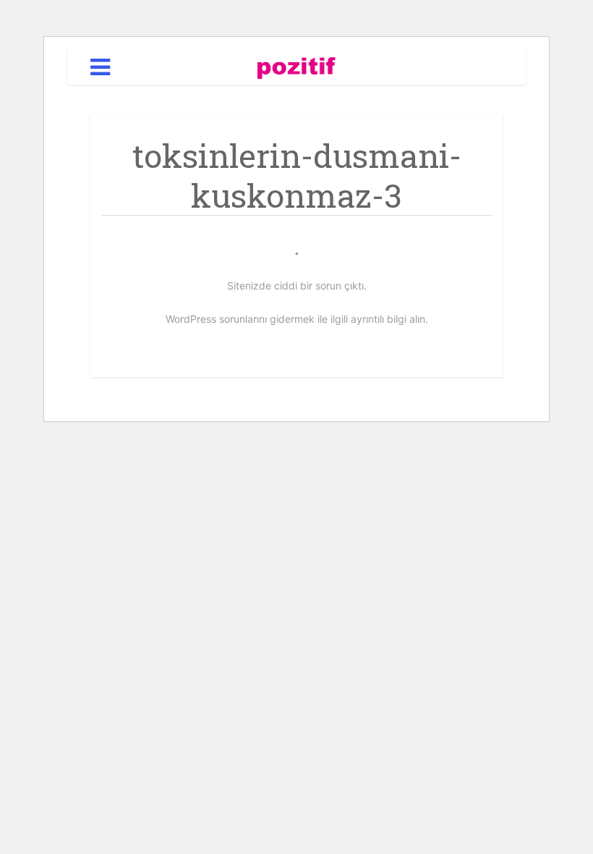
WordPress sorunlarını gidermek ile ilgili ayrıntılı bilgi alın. (297, 319)
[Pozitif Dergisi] (296, 65)
